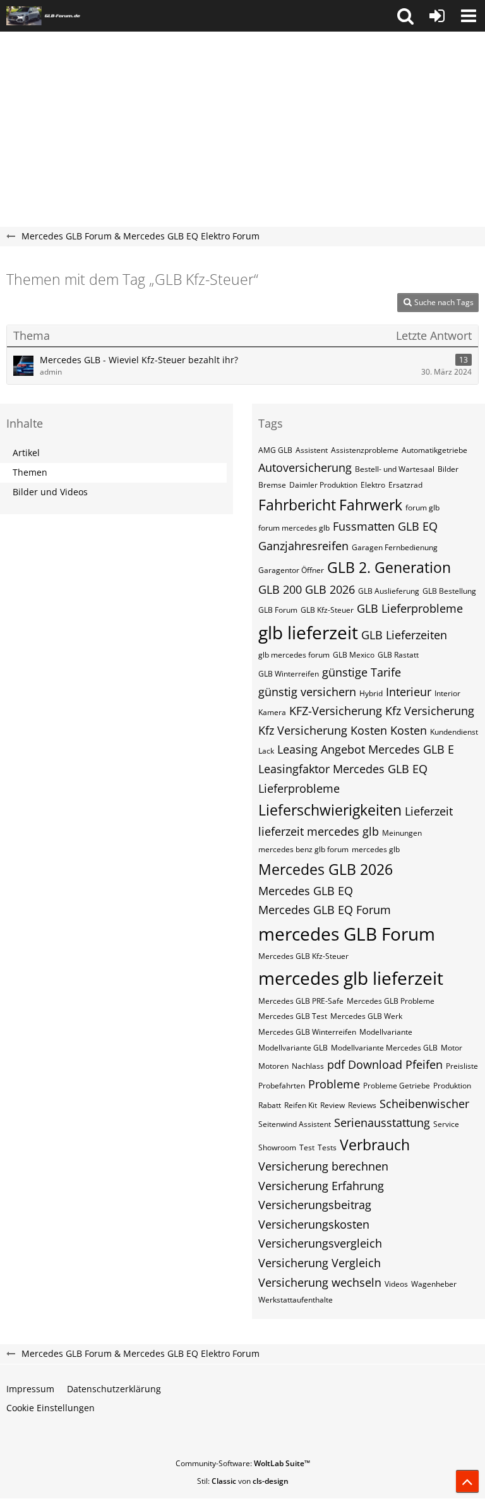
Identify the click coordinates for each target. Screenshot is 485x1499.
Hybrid (371, 693)
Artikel (26, 453)
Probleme (334, 1084)
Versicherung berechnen (323, 1166)
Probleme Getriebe (396, 1085)
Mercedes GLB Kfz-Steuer (303, 956)
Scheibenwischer (424, 1103)
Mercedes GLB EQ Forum (324, 909)
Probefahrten (281, 1085)
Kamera (272, 712)
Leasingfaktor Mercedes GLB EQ (343, 768)
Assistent (312, 450)
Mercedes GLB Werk (366, 1016)
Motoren (273, 1066)
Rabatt (269, 1105)
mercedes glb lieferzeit (350, 978)
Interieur (408, 691)
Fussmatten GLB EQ (385, 526)
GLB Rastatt (398, 654)
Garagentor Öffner (291, 570)
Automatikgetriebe (434, 450)
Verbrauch (375, 1145)
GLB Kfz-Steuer (327, 610)
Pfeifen (424, 1064)
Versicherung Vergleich (319, 1262)
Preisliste (462, 1066)
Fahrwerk (370, 505)
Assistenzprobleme (364, 450)
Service (446, 1124)
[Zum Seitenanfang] (467, 1481)
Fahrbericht (297, 505)
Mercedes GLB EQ (305, 890)
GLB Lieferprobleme (410, 608)
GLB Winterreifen (288, 673)
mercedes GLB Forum (346, 934)
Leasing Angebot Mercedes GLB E (365, 749)
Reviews (362, 1105)
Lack (266, 750)
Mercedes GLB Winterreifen (307, 1031)
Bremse (272, 484)
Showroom (277, 1147)
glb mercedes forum (294, 654)
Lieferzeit (429, 811)
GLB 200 (280, 589)
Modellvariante (385, 1031)
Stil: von (243, 1481)
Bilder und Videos (50, 492)
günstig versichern (307, 691)
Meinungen (402, 833)
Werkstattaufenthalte (295, 1299)
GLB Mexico (353, 654)
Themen (30, 472)
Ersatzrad (405, 484)
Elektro (373, 484)
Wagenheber (434, 1284)
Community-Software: (243, 1463)
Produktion (452, 1085)
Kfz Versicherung (429, 710)
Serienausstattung (382, 1122)
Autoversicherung (305, 467)
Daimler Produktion (323, 484)
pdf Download (364, 1064)
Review (332, 1105)
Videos (396, 1284)
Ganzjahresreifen (303, 545)
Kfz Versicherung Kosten (322, 730)
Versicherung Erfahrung (321, 1185)
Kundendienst (454, 731)
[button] (405, 15)
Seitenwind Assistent (294, 1124)
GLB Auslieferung (388, 591)
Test (306, 1147)
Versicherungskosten (313, 1224)
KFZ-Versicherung (335, 710)
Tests (327, 1147)
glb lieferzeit (308, 632)
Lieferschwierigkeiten (330, 810)
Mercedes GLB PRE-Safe (301, 1001)
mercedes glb (376, 849)
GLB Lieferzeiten (404, 634)
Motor (451, 1047)
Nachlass (308, 1066)
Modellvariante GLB (293, 1047)
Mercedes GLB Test (292, 1016)
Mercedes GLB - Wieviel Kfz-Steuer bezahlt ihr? (139, 360)
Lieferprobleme (299, 788)
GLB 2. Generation (389, 567)
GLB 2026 (330, 589)
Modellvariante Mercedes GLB (384, 1047)
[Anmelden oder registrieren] (437, 15)
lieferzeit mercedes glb (318, 831)
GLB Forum (277, 610)
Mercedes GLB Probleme (390, 1001)
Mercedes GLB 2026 (325, 869)
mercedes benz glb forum (303, 849)
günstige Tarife (361, 672)
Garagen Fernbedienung (395, 547)
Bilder (448, 469)
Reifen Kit (300, 1105)
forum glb (422, 507)
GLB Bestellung (449, 591)
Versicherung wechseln (319, 1282)
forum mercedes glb (294, 527)
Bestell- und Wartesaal (394, 469)
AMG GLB (275, 450)
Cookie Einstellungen (50, 1408)
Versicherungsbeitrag (314, 1204)
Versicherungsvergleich (320, 1243)
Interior (447, 693)
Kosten (408, 730)
